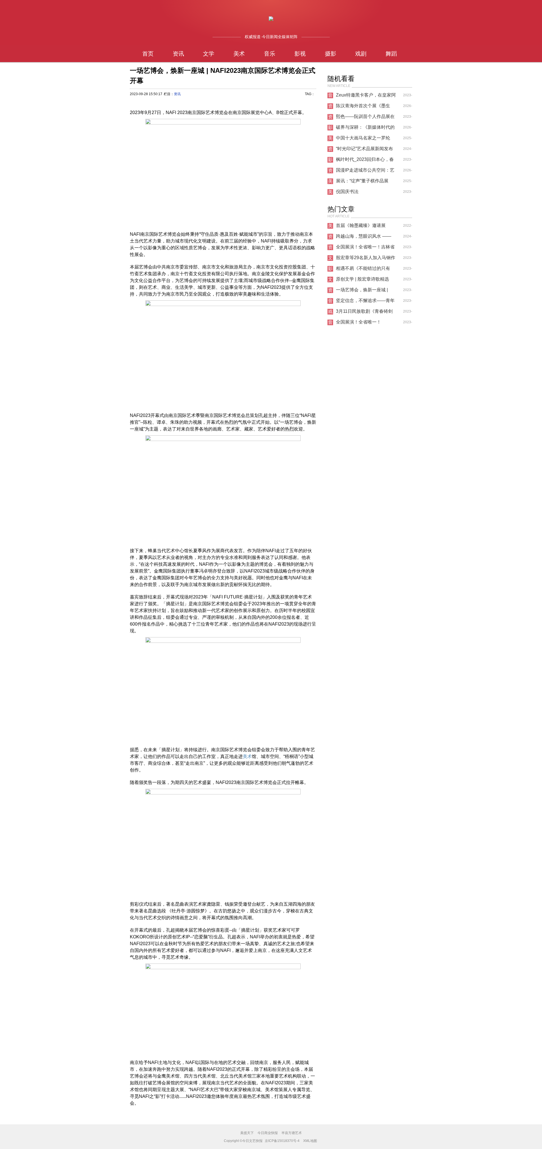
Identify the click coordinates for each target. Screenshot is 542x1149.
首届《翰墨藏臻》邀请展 (361, 225)
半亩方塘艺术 (291, 1133)
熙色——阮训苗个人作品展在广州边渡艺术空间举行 (365, 118)
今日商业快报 (267, 1133)
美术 (239, 54)
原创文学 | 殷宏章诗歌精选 (362, 279)
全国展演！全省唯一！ (358, 322)
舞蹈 (391, 54)
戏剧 (360, 54)
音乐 (269, 54)
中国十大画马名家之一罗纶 (363, 138)
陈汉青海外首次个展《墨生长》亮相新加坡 (363, 107)
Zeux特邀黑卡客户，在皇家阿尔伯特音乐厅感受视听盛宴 (366, 97)
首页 (148, 54)
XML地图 (310, 1141)
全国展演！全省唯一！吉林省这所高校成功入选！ (365, 248)
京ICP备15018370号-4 (282, 1141)
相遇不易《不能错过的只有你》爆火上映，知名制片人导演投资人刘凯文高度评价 (365, 270)
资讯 (178, 54)
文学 (208, 54)
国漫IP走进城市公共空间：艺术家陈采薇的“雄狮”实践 (365, 172)
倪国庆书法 (347, 191)
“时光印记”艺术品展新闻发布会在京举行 (364, 150)
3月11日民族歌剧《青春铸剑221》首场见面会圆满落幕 (364, 313)
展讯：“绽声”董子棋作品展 (362, 180)
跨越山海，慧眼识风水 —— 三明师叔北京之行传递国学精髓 (365, 238)
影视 (300, 54)
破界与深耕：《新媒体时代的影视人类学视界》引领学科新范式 (365, 129)
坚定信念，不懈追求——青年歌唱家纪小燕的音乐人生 (365, 302)
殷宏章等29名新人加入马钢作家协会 (365, 259)
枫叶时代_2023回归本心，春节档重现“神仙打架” (365, 161)
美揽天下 (247, 1133)
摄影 (330, 54)
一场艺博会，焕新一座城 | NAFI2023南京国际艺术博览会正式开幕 (364, 291)
